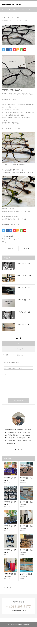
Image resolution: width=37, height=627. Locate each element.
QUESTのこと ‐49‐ (24, 288)
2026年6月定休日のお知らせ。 (10, 503)
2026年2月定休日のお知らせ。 (10, 551)
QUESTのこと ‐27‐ (24, 263)
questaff (10, 236)
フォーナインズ (23, 20)
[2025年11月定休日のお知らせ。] (26, 565)
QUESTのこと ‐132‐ (24, 275)
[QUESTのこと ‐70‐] (8, 303)
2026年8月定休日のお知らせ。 (10, 479)
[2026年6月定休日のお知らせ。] (10, 493)
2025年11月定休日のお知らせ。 (26, 575)
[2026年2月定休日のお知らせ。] (10, 541)
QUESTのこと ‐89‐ (24, 324)
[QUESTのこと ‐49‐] (8, 291)
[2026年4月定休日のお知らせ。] (10, 517)
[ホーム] (2, 9)
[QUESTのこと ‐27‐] (8, 266)
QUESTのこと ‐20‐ (24, 312)
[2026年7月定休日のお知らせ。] (26, 469)
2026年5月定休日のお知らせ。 (26, 503)
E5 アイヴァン (14, 20)
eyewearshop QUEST (11, 4)
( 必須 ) (12, 362)
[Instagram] (21, 448)
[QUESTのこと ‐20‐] (8, 315)
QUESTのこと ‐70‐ (24, 300)
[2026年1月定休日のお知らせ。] (26, 541)
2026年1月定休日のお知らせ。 (26, 551)
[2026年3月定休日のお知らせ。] (26, 517)
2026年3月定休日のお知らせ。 (26, 527)
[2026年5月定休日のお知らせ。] (26, 493)
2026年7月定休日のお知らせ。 (26, 479)
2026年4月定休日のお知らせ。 (10, 527)
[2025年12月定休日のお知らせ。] (10, 565)
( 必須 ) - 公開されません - (13, 368)
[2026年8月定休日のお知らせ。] (10, 468)
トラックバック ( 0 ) (18, 349)
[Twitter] (15, 448)
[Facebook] (18, 448)
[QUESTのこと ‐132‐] (8, 278)
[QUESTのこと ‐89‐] (8, 327)
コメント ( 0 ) (18, 343)
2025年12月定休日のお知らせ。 (10, 575)
